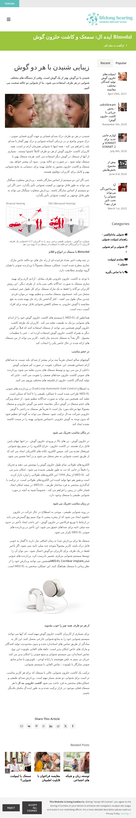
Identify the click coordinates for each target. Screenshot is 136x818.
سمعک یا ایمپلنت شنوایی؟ (20, 778)
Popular (121, 63)
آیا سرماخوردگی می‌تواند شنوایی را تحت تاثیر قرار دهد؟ (108, 194)
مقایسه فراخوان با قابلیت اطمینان (48, 778)
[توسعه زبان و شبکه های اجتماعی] (76, 754)
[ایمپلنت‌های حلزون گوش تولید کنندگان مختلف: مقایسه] (122, 74)
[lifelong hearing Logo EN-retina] (109, 14)
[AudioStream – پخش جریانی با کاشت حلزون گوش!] (122, 105)
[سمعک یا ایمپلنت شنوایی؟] (18, 754)
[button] (86, 770)
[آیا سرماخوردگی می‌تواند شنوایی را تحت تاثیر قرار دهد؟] (122, 185)
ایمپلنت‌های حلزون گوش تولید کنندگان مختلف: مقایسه (108, 81)
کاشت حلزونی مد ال (30, 683)
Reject (11, 807)
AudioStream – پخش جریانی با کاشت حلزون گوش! (108, 112)
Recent (105, 63)
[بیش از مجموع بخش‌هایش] (122, 162)
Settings (125, 813)
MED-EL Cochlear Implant (67, 561)
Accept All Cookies (32, 807)
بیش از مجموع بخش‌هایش (109, 165)
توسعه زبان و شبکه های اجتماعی (77, 778)
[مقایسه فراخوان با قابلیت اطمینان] (47, 754)
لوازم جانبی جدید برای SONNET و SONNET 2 (109, 141)
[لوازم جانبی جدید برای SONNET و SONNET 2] (122, 136)
